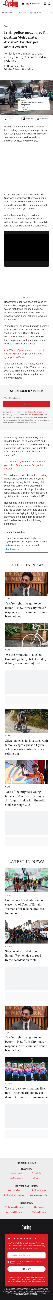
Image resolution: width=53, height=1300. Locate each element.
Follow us (29, 119)
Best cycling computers (39, 1195)
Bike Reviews (39, 1207)
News (6, 26)
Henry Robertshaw (16, 66)
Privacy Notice (37, 415)
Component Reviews (14, 1212)
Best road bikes (14, 1190)
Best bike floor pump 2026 (30, 12)
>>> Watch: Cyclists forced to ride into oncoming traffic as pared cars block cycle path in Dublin (24, 354)
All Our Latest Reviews (14, 1207)
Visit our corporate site (39, 1289)
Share (11, 119)
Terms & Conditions (24, 1281)
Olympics (36, 1178)
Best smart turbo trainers (14, 1195)
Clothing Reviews (39, 1212)
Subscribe (36, 4)
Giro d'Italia (36, 1173)
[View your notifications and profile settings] (23, 3)
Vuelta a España (16, 1178)
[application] (26, 246)
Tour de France (16, 1173)
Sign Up (26, 1269)
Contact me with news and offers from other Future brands (27, 1262)
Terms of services (35, 412)
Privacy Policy (36, 1279)
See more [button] (26, 297)
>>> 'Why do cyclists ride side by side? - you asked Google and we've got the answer (26, 465)
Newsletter (44, 119)
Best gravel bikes (39, 1190)
